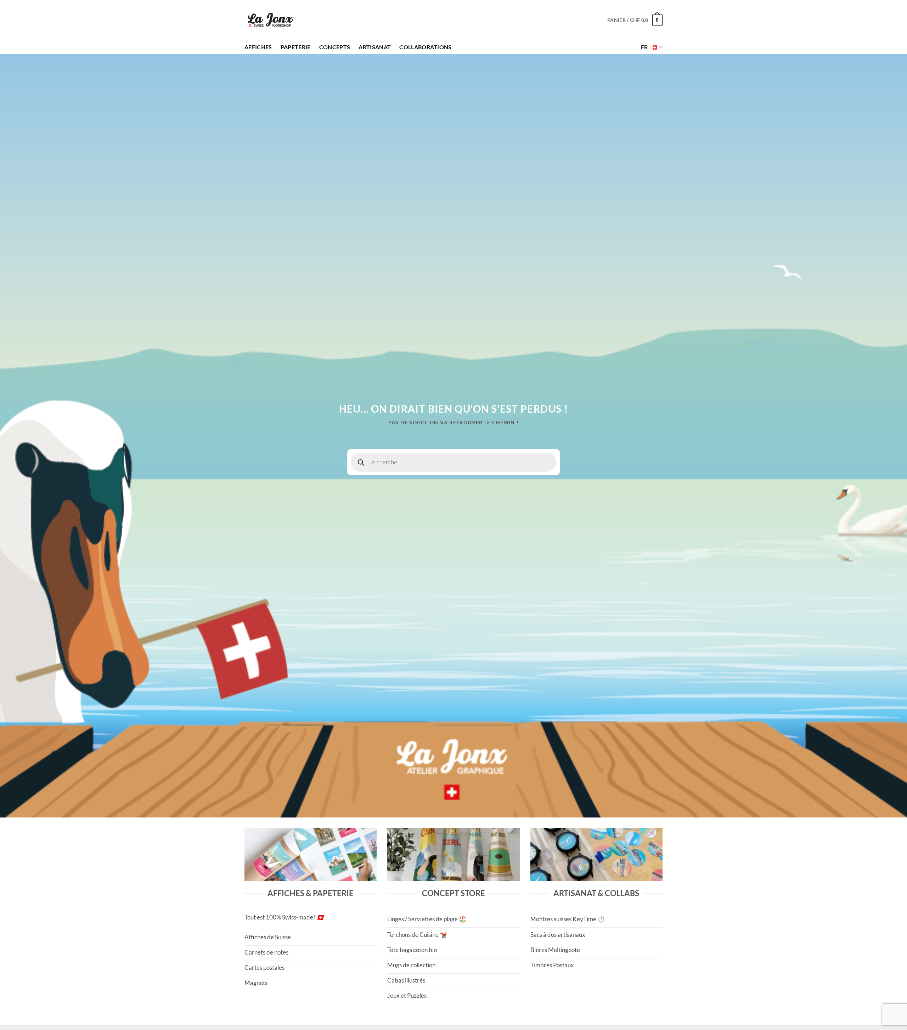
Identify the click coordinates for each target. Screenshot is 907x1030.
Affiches (258, 47)
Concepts (334, 47)
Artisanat (375, 47)
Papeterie (296, 47)
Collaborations (425, 47)
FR (644, 47)
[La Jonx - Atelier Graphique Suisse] (270, 20)
